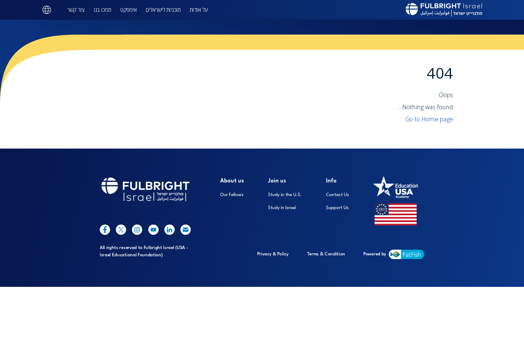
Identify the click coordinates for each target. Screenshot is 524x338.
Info (331, 181)
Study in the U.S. (285, 195)
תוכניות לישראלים (163, 9)
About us (232, 181)
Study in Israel (282, 208)
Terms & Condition (326, 254)
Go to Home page (429, 119)
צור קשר (76, 9)
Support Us (337, 208)
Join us (277, 181)
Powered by (374, 254)
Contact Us (337, 195)
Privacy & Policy (273, 254)
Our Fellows (232, 195)
